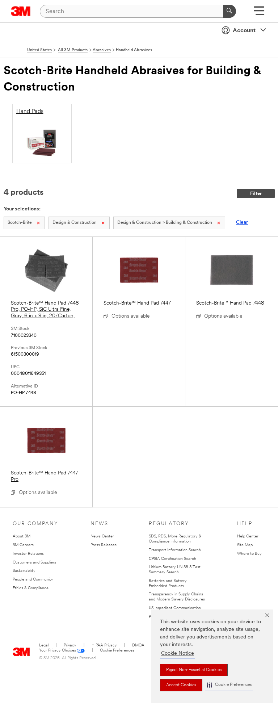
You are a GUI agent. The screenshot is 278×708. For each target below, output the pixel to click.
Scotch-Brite (20, 223)
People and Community (33, 580)
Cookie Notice (177, 653)
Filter (256, 193)
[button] (229, 685)
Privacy (70, 646)
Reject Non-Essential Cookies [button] (194, 670)
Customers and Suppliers (34, 563)
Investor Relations (28, 554)
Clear (242, 222)
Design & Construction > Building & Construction (164, 223)
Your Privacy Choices (57, 651)
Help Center (247, 537)
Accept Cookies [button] (181, 685)
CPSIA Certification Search (172, 559)
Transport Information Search (175, 550)
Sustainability (24, 571)
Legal (44, 646)
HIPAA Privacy (104, 646)
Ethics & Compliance (31, 588)
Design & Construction (74, 223)
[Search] (229, 11)
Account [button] (244, 31)
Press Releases (103, 545)
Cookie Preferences (117, 651)
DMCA (138, 646)
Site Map (245, 545)
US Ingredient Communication (175, 608)
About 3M (21, 537)
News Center (102, 537)
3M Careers (23, 545)
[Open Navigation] (259, 13)
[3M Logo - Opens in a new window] (21, 11)
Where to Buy (249, 554)
